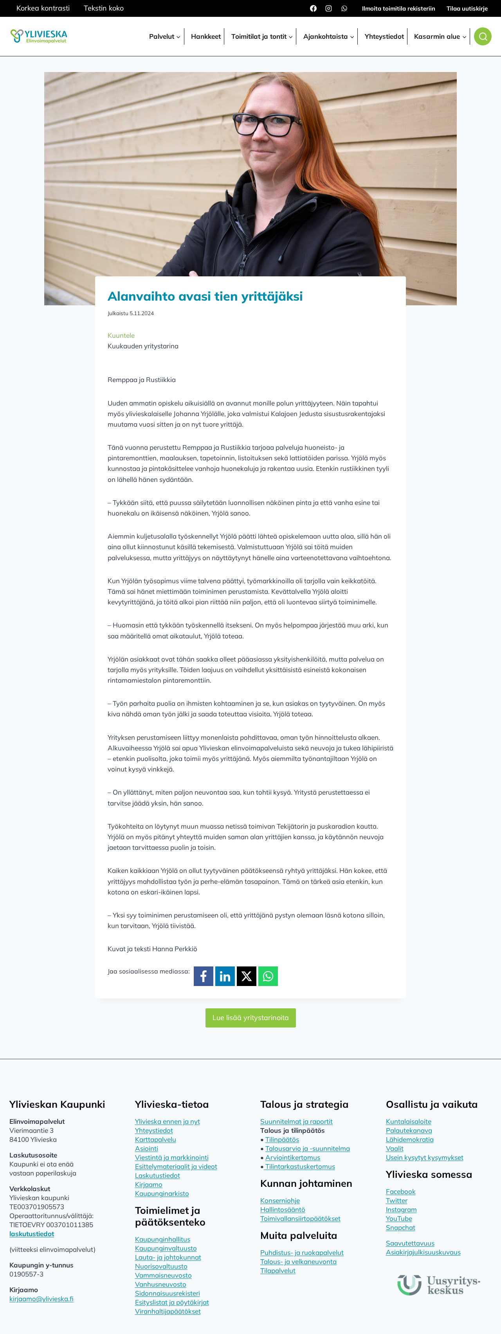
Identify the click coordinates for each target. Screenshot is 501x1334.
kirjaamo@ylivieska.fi (41, 1298)
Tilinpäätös (282, 1139)
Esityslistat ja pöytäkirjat (172, 1302)
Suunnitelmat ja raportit (296, 1121)
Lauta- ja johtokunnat (168, 1257)
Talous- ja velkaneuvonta (298, 1261)
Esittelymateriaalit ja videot (176, 1166)
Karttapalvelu (155, 1139)
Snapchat (400, 1227)
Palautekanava (409, 1130)
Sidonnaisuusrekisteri (167, 1293)
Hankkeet (206, 36)
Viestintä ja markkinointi (172, 1157)
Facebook (401, 1191)
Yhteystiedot (384, 36)
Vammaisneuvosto (163, 1275)
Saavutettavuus (410, 1243)
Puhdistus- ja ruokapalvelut (302, 1252)
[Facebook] (313, 8)
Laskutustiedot (157, 1175)
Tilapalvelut (278, 1270)
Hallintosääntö (282, 1209)
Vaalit (395, 1148)
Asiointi (146, 1148)
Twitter (396, 1200)
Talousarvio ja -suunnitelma (307, 1148)
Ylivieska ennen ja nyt (167, 1121)
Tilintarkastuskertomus (299, 1166)
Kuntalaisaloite (408, 1121)
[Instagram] (328, 8)
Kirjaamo (148, 1184)
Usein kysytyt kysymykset (424, 1157)
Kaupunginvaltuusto (166, 1248)
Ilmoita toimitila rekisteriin (398, 8)
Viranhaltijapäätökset (168, 1311)
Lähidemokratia (410, 1139)
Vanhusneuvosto (160, 1284)
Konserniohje (280, 1200)
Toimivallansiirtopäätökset (300, 1218)
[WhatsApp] (344, 8)
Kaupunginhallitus (162, 1239)
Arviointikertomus (292, 1157)
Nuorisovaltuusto (161, 1266)
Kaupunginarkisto (162, 1193)
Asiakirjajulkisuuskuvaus (423, 1252)
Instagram (401, 1209)
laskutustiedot (31, 1233)
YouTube (399, 1218)
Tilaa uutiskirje (467, 8)
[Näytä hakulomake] (483, 36)
